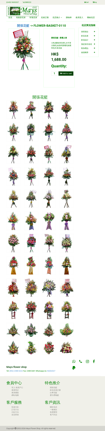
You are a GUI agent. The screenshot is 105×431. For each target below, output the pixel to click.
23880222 (27, 2)
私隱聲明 (53, 412)
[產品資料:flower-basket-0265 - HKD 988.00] (49, 221)
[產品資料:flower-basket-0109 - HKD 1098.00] (31, 154)
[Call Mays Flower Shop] (80, 361)
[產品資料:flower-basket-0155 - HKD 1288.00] (13, 199)
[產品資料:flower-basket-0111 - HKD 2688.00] (67, 154)
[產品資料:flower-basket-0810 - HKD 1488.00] (13, 287)
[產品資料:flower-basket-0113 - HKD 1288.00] (31, 176)
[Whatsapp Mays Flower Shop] (73, 361)
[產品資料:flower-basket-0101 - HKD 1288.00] (31, 110)
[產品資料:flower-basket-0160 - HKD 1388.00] (49, 199)
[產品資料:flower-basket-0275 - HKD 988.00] (49, 243)
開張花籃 (23, 25)
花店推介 (56, 17)
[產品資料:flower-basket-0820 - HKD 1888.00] (67, 287)
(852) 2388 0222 (16, 371)
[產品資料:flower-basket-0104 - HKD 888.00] (13, 132)
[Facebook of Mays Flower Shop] (94, 361)
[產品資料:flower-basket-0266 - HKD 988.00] (67, 221)
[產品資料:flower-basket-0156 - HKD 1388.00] (31, 199)
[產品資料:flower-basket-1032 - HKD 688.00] (49, 330)
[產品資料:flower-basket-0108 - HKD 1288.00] (13, 154)
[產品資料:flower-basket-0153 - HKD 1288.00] (67, 176)
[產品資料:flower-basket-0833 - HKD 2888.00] (67, 310)
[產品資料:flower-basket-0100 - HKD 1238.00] (13, 110)
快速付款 (15, 407)
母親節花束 (21, 17)
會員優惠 (15, 393)
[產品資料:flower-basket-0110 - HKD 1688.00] (49, 154)
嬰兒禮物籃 (54, 395)
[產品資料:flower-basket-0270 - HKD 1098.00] (13, 243)
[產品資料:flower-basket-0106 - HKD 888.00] (49, 132)
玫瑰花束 (33, 17)
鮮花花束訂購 (55, 390)
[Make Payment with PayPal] (73, 368)
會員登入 (79, 17)
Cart (87, 2)
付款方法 (15, 412)
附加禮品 (84, 48)
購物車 (69, 17)
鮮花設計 (84, 40)
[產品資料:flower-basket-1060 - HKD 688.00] (49, 347)
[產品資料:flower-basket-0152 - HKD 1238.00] (49, 176)
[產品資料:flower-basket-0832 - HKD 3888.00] (49, 310)
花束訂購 (45, 17)
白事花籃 (53, 393)
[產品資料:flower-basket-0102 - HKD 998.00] (49, 110)
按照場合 (84, 32)
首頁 (10, 17)
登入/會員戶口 (17, 387)
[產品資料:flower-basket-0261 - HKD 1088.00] (13, 221)
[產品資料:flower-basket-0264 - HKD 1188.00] (31, 221)
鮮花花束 (84, 36)
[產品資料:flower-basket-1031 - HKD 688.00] (31, 330)
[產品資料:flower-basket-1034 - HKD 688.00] (13, 347)
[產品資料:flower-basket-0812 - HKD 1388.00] (49, 287)
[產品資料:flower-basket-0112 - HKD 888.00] (13, 176)
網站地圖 (15, 395)
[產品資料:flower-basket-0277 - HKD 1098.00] (67, 243)
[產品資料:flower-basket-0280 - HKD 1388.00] (31, 265)
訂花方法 (15, 410)
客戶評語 (53, 415)
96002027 (51, 371)
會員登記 (15, 390)
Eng (95, 2)
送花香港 (15, 415)
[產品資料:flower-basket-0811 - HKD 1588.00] (31, 287)
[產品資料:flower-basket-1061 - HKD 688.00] (67, 347)
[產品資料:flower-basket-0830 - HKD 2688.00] (13, 310)
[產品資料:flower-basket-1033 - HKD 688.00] (67, 330)
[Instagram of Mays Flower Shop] (87, 361)
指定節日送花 (86, 44)
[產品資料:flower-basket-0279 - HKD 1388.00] (13, 265)
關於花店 (53, 407)
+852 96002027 (13, 2)
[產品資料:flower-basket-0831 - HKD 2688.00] (31, 310)
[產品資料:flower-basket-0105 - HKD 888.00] (31, 132)
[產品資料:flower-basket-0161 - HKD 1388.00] (67, 199)
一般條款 (53, 410)
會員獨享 (84, 52)
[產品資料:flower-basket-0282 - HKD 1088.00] (49, 265)
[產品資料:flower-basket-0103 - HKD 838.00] (67, 110)
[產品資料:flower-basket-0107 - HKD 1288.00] (67, 132)
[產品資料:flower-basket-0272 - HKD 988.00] (31, 243)
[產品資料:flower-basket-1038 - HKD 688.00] (31, 347)
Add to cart (67, 73)
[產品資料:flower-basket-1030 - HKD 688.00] (13, 330)
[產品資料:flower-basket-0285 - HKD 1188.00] (67, 265)
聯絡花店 (91, 17)
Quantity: (59, 66)
